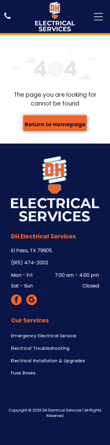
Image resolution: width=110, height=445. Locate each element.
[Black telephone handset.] (7, 19)
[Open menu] (98, 16)
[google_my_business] (31, 300)
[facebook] (16, 300)
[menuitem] (55, 336)
